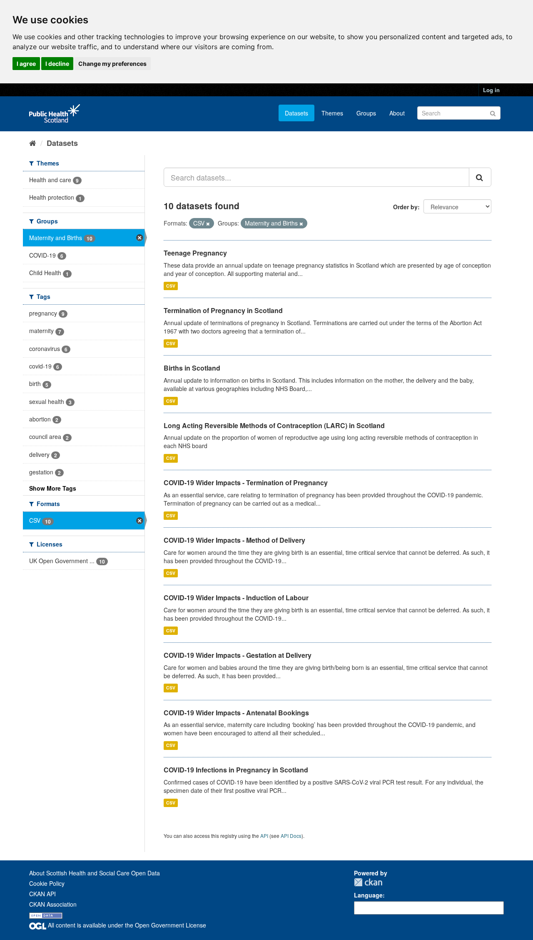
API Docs (291, 835)
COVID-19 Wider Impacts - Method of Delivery (234, 540)
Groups (366, 113)
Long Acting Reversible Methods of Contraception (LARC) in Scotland (274, 425)
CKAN (368, 882)
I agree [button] (26, 63)
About (397, 113)
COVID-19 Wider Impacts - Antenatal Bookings (236, 712)
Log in (491, 90)
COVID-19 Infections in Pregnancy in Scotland (236, 770)
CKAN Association (53, 904)
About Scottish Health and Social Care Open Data (94, 873)
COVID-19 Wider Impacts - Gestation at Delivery (237, 655)
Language (368, 895)
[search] (480, 177)
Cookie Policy (47, 883)
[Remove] (208, 223)
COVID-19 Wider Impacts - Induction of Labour (236, 597)
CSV (170, 286)
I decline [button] (57, 63)
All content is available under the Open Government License (126, 925)
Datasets (296, 113)
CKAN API (42, 894)
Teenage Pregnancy (195, 253)
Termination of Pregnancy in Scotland (223, 310)
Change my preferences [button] (112, 63)
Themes (332, 113)
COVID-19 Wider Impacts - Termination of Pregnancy (246, 482)
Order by (405, 207)
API (264, 835)
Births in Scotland (192, 368)
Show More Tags (52, 488)
